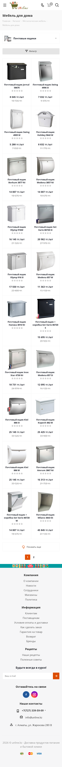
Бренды (31, 641)
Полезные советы (31, 659)
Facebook (26, 694)
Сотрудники (31, 590)
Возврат (31, 636)
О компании (31, 581)
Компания (31, 575)
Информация (31, 607)
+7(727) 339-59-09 (33, 710)
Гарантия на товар (31, 631)
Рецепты (31, 649)
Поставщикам (31, 618)
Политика (31, 599)
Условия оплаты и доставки (31, 622)
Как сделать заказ (31, 627)
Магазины (31, 594)
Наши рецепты (31, 655)
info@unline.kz (33, 717)
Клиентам (31, 613)
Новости (31, 585)
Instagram (34, 694)
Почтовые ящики (24, 38)
